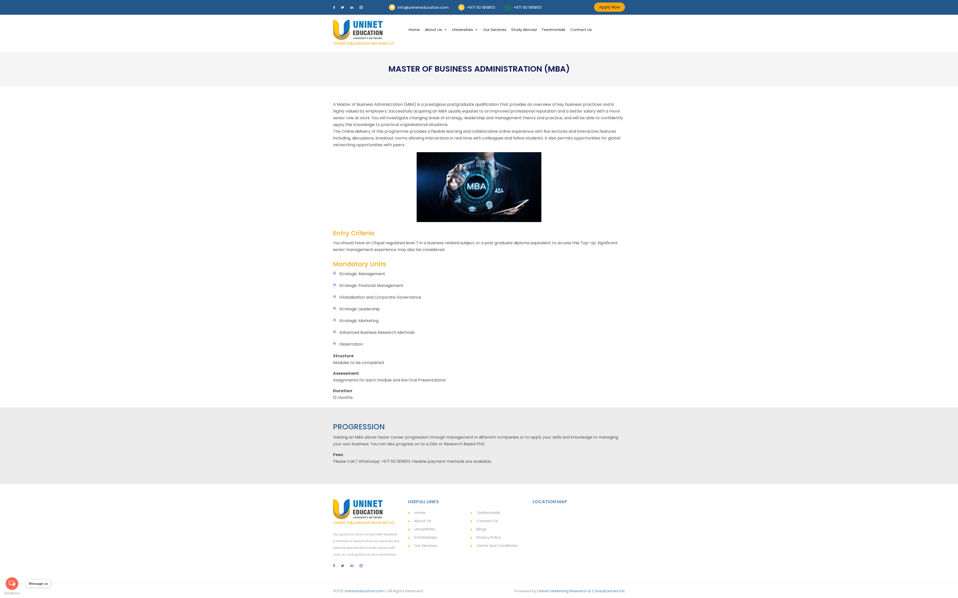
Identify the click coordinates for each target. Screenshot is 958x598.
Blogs (481, 529)
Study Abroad (524, 29)
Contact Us (581, 29)
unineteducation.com (365, 591)
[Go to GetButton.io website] (12, 593)
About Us (433, 29)
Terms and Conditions (497, 545)
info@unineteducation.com (423, 7)
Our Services (494, 29)
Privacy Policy (489, 537)
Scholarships (425, 537)
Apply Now (609, 7)
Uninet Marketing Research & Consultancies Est (581, 591)
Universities (462, 29)
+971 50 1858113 (481, 7)
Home (414, 29)
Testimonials (553, 29)
